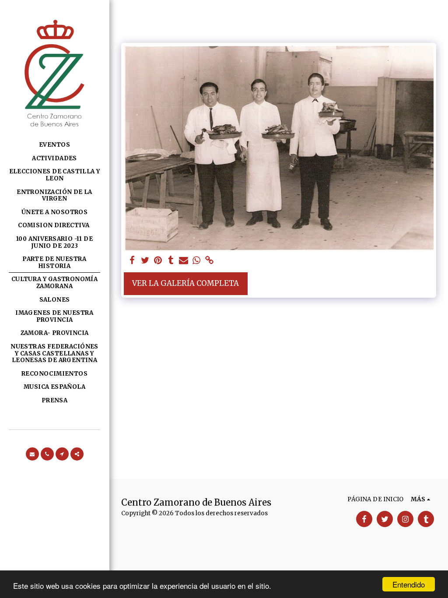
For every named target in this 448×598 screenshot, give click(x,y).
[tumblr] (170, 261)
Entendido (408, 584)
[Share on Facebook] (131, 261)
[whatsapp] (196, 261)
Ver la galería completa (185, 283)
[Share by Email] (183, 261)
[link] (209, 261)
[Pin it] (157, 261)
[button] (32, 454)
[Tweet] (145, 261)
